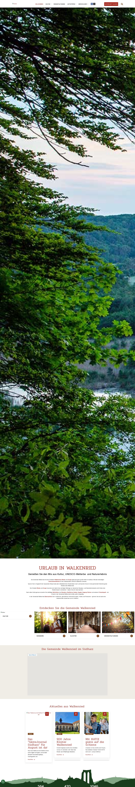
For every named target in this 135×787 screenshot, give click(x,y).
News (30, 734)
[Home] (14, 4)
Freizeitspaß (102, 592)
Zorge (69, 579)
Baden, (76, 592)
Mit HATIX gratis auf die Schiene (95, 742)
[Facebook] (92, 4)
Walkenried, (58, 579)
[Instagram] (94, 4)
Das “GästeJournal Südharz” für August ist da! (37, 743)
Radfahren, (70, 592)
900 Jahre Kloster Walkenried (64, 742)
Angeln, (80, 592)
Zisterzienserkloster (54, 581)
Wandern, (64, 592)
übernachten (48, 596)
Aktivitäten (56, 592)
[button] (110, 737)
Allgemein (89, 734)
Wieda (63, 579)
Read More (30, 759)
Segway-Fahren (86, 592)
